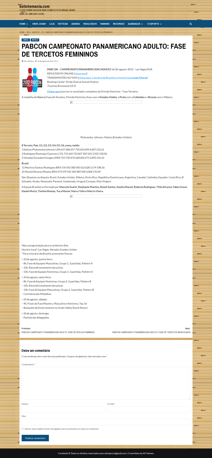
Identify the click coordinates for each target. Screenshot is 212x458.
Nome (25, 403)
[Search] (191, 23)
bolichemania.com (34, 6)
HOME (22, 23)
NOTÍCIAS (63, 23)
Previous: (58, 330)
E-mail (111, 403)
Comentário (28, 364)
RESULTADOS (90, 23)
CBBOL (26, 40)
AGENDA (75, 23)
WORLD (35, 40)
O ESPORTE (153, 23)
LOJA (52, 23)
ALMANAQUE (134, 23)
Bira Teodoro (29, 61)
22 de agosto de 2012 (45, 61)
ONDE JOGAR (39, 23)
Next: (151, 330)
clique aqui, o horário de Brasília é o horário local (113, 77)
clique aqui (81, 73)
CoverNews (134, 453)
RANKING (104, 23)
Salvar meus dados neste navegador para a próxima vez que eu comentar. (62, 428)
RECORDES (118, 23)
